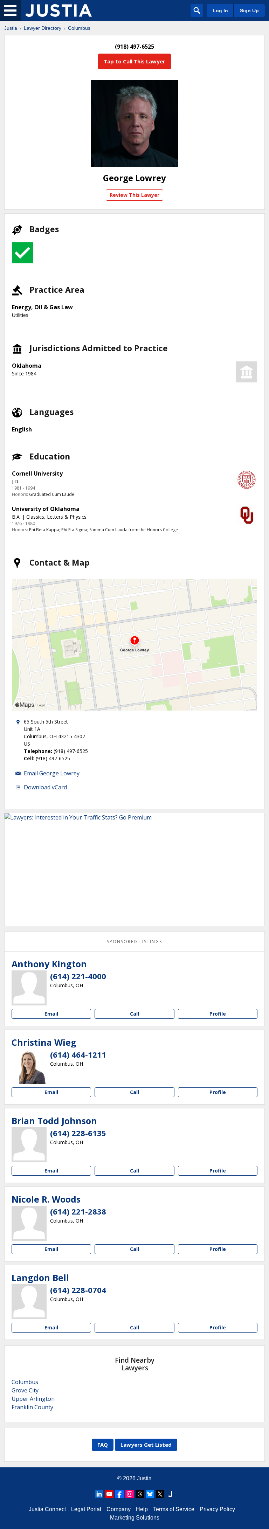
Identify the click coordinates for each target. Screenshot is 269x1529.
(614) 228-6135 (78, 1133)
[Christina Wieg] (29, 1066)
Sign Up (249, 10)
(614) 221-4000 (78, 976)
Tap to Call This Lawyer (134, 61)
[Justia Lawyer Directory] (58, 10)
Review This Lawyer (134, 195)
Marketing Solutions (134, 1518)
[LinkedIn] (99, 1494)
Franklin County (32, 1407)
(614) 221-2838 (78, 1211)
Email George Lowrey (52, 773)
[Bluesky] (150, 1494)
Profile (217, 1013)
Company (118, 1509)
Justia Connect (47, 1509)
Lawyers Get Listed (146, 1444)
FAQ (102, 1444)
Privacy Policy (217, 1509)
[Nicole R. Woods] (29, 1223)
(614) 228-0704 (78, 1290)
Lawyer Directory (42, 28)
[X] (160, 1494)
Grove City (25, 1390)
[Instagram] (129, 1494)
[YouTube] (109, 1494)
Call (134, 1013)
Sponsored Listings (134, 942)
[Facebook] (119, 1494)
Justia (10, 28)
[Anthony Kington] (29, 987)
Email (51, 1013)
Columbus (79, 28)
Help (142, 1509)
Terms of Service (173, 1509)
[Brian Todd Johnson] (29, 1144)
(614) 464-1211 (78, 1054)
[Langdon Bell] (29, 1301)
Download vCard (45, 787)
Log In (220, 10)
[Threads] (140, 1494)
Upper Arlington (33, 1399)
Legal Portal (86, 1509)
